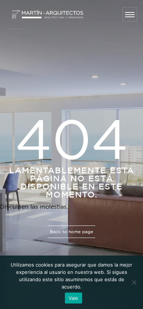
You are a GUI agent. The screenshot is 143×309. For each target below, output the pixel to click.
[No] (134, 282)
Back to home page (71, 231)
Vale (73, 298)
